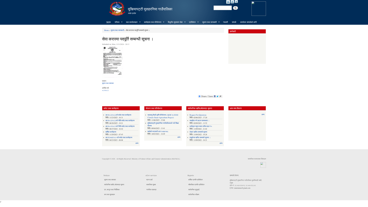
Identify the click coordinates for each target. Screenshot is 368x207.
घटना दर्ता (149, 179)
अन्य (136, 143)
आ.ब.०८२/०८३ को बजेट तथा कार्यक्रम (118, 115)
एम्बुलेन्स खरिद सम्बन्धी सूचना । (200, 137)
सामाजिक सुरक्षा (151, 184)
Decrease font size (236, 1)
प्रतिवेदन (191, 22)
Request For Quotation (198, 115)
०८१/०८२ (105, 90)
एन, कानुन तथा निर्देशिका (112, 189)
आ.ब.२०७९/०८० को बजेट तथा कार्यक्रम (119, 137)
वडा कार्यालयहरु (131, 22)
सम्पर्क (234, 22)
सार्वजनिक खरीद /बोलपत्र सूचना (114, 184)
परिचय (116, 22)
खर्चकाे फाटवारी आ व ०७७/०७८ (157, 131)
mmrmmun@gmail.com (242, 188)
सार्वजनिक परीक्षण (193, 194)
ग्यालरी (225, 22)
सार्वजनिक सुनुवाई (193, 189)
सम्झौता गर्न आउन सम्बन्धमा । (199, 120)
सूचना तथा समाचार (108, 83)
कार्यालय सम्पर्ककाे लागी (248, 22)
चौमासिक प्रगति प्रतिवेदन (196, 184)
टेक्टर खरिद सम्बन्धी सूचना (198, 132)
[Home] (117, 8)
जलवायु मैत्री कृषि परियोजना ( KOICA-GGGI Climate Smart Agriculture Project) (162, 116)
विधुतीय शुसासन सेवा (174, 22)
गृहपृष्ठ (108, 22)
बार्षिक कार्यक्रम (111, 132)
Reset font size (232, 1)
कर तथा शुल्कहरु (109, 194)
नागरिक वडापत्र (151, 189)
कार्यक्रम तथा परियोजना (151, 22)
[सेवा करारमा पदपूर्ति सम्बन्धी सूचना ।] (112, 62)
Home (106, 30)
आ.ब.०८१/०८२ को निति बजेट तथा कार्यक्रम (120, 126)
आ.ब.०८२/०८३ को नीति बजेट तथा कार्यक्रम (120, 120)
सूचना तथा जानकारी (208, 22)
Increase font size (228, 2)
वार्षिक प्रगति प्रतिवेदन (195, 179)
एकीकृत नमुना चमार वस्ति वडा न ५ (201, 126)
